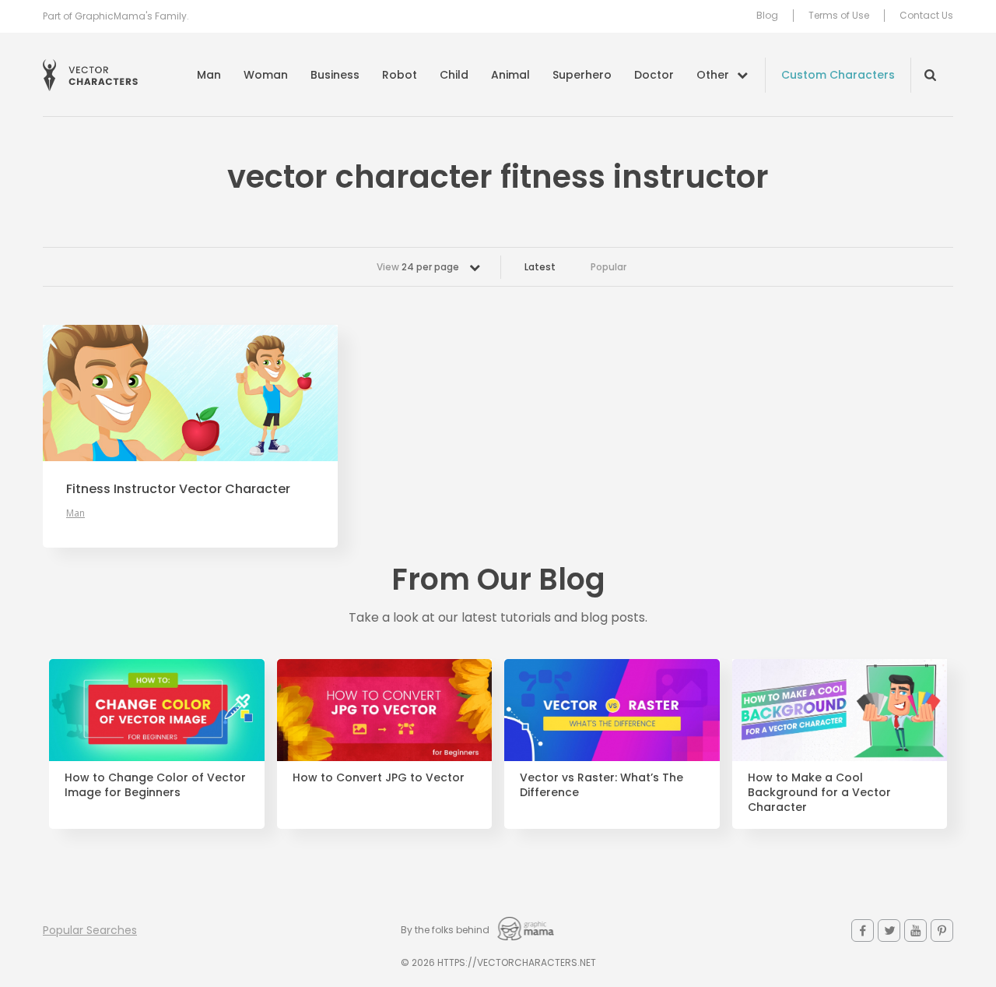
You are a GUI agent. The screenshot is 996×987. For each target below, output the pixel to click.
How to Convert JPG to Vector (379, 777)
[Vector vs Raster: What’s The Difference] (612, 710)
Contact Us (926, 15)
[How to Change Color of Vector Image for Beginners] (157, 710)
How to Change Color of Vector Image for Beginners (155, 785)
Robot (399, 75)
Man (209, 75)
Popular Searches (90, 930)
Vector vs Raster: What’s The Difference (601, 785)
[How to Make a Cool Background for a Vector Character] (840, 710)
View (418, 266)
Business (334, 75)
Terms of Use (838, 15)
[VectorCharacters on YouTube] (915, 930)
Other (712, 75)
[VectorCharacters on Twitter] (889, 930)
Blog (767, 15)
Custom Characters (838, 75)
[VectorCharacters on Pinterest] (942, 930)
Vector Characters (90, 75)
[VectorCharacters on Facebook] (862, 930)
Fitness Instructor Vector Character (178, 489)
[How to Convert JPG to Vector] (385, 710)
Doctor (654, 75)
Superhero (582, 75)
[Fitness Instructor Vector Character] (190, 393)
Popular (608, 266)
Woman (266, 75)
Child (454, 75)
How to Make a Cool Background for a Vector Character (819, 792)
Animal (510, 75)
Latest (540, 266)
